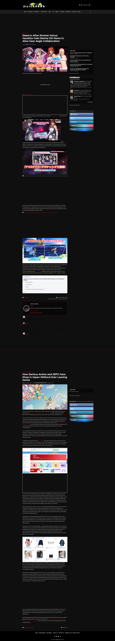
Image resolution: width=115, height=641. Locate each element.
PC (53, 11)
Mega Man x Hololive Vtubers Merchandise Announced (79, 87)
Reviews (62, 11)
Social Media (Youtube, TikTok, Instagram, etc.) (35, 289)
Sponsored (29, 371)
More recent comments (74, 105)
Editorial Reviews (29, 282)
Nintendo (36, 11)
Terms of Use (68, 632)
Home (25, 11)
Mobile (57, 11)
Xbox (50, 11)
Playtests (74, 11)
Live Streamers (28, 284)
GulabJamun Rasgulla (79, 81)
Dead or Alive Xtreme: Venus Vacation (55, 298)
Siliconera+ (30, 11)
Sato (27, 44)
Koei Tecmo (65, 298)
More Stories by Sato (36, 313)
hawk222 (76, 90)
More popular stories (74, 73)
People (71, 77)
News (25, 297)
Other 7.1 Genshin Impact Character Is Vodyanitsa (81, 52)
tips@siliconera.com (60, 639)
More (79, 11)
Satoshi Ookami (77, 96)
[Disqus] (44, 330)
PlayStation (43, 11)
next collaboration (28, 94)
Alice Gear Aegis (61, 297)
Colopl (66, 297)
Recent (74, 77)
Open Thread (42, 632)
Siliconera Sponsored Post (41, 382)
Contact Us (61, 632)
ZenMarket (41, 440)
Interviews (68, 11)
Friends (26, 287)
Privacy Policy (76, 632)
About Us (55, 632)
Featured (24, 371)
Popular (77, 77)
